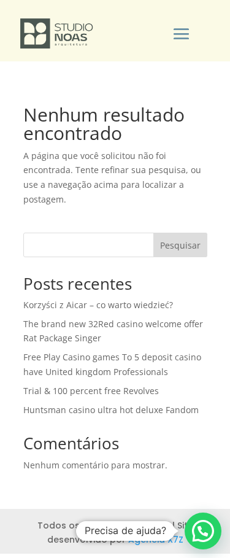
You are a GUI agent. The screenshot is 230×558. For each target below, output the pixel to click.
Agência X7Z (155, 539)
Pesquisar (180, 245)
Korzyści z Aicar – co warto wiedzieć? (98, 305)
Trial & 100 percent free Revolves (91, 391)
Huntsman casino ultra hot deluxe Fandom (111, 410)
